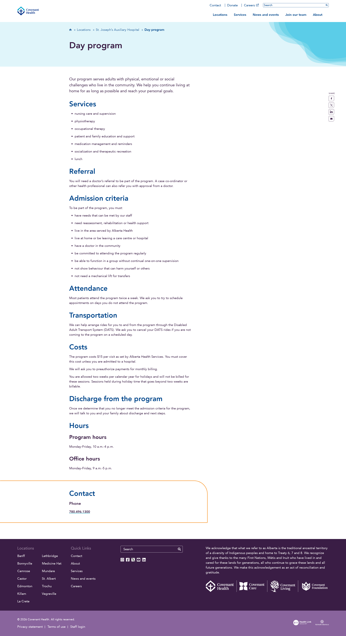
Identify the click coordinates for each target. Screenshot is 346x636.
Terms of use (56, 627)
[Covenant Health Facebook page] (127, 559)
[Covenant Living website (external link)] (282, 586)
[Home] (28, 10)
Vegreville (49, 594)
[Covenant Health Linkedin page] (144, 559)
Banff (21, 556)
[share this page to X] (331, 105)
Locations (220, 15)
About (317, 15)
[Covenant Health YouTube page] (138, 559)
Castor (22, 578)
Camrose (23, 571)
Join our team (295, 15)
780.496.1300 (79, 512)
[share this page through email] (331, 118)
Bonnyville (24, 563)
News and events (266, 15)
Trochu (47, 586)
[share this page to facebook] (331, 98)
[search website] (179, 549)
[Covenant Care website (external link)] (252, 586)
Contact (215, 5)
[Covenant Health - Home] (221, 586)
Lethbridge (50, 556)
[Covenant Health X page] (133, 559)
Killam (21, 594)
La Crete (23, 601)
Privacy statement (30, 627)
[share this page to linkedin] (331, 112)
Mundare (48, 571)
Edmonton (24, 586)
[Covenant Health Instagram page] (122, 559)
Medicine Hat (51, 563)
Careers (249, 5)
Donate (232, 5)
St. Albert (49, 578)
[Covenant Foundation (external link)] (313, 586)
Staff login (77, 627)
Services (240, 15)
